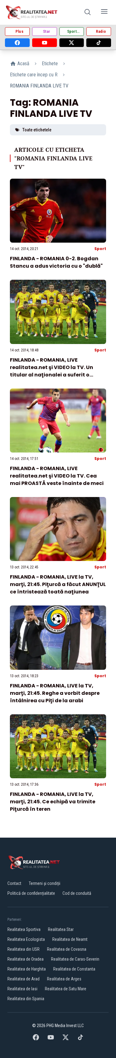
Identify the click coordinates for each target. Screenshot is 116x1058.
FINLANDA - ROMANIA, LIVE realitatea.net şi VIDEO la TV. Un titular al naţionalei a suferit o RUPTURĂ (51, 371)
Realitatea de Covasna (66, 949)
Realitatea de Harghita (26, 969)
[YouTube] (44, 42)
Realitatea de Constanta (74, 969)
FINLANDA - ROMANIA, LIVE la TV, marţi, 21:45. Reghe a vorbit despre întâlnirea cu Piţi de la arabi (55, 693)
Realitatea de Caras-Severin (75, 959)
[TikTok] (98, 42)
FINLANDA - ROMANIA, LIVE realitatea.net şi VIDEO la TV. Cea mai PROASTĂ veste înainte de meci (57, 476)
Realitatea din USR (23, 949)
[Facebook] (17, 42)
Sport (100, 248)
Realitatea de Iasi (22, 988)
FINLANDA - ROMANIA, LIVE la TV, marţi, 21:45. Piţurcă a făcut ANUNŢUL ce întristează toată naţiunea (58, 584)
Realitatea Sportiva (24, 929)
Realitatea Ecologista (26, 939)
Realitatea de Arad (23, 978)
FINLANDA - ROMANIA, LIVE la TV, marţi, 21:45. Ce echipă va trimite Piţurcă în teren (52, 802)
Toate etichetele (36, 129)
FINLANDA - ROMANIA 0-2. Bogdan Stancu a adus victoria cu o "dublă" (56, 262)
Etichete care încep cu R (34, 75)
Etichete (50, 63)
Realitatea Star (61, 929)
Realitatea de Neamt (70, 939)
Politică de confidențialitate (31, 893)
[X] (71, 42)
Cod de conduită (76, 893)
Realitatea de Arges (64, 978)
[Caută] (87, 12)
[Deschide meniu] (104, 12)
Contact (14, 883)
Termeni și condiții (44, 883)
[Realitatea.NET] (32, 12)
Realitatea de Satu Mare (65, 988)
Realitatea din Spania (25, 998)
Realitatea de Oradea (25, 959)
